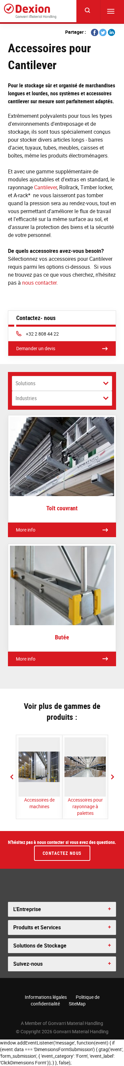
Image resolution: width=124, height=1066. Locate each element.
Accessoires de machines (39, 803)
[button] (12, 777)
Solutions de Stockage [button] (39, 945)
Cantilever (45, 187)
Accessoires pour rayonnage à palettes (85, 806)
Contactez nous (62, 853)
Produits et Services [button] (37, 927)
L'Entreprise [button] (27, 909)
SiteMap (77, 1003)
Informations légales (46, 997)
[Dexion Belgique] (30, 11)
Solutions (25, 383)
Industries (26, 398)
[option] (39, 777)
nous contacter (39, 282)
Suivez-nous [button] (28, 963)
